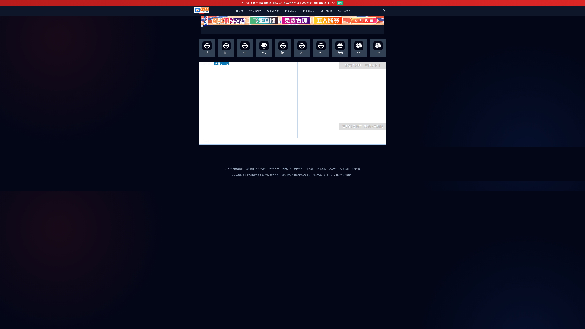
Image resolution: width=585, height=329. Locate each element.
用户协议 (310, 168)
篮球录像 (310, 10)
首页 (241, 10)
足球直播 (256, 10)
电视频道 (346, 10)
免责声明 (333, 168)
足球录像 (292, 10)
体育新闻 (328, 10)
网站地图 (356, 168)
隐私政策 (321, 168)
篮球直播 (274, 10)
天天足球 (286, 168)
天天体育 (298, 168)
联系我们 (344, 168)
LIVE (340, 3)
